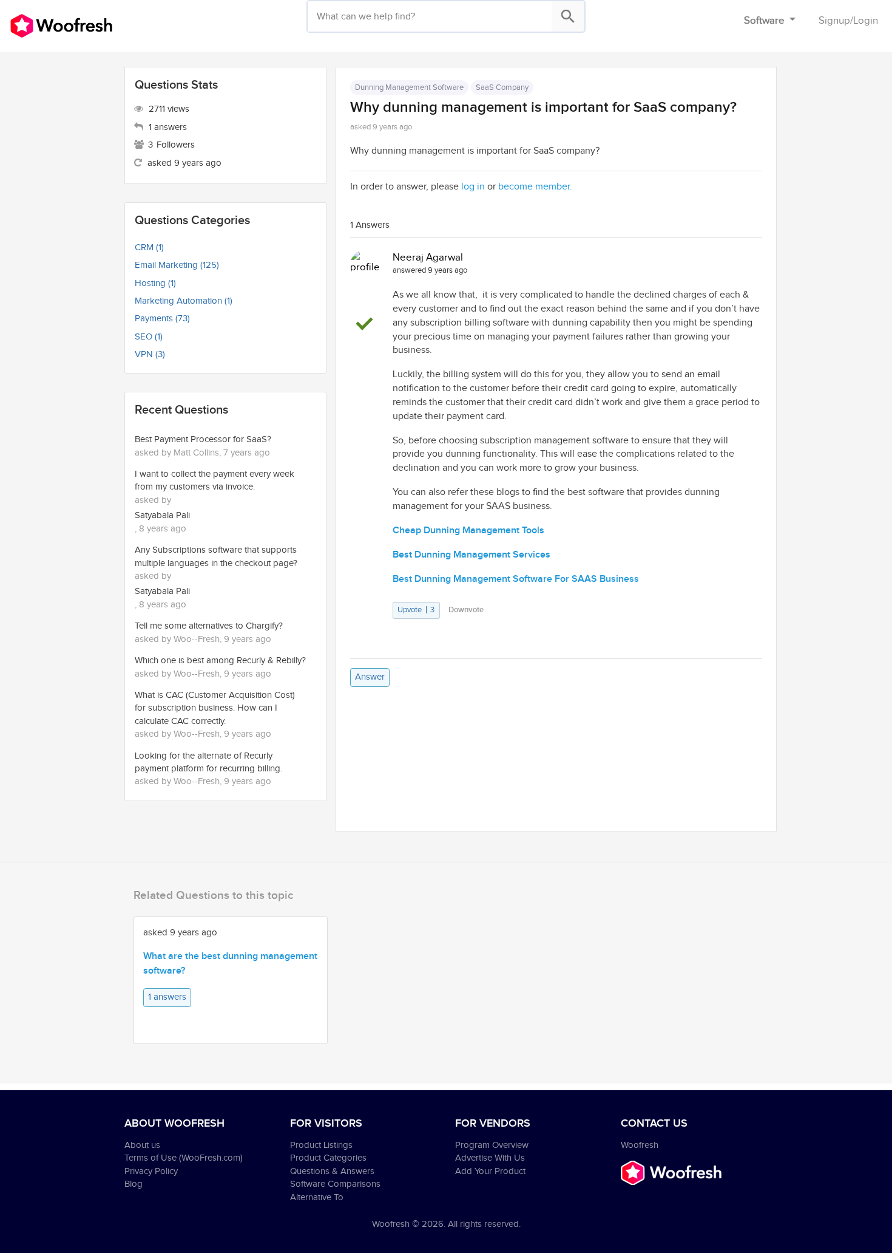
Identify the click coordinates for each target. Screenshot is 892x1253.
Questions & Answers (332, 1171)
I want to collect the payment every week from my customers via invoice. (214, 480)
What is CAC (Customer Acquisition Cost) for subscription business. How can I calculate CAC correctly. (215, 708)
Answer (370, 677)
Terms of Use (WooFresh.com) (183, 1158)
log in (473, 187)
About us (142, 1145)
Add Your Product (490, 1171)
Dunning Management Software (409, 87)
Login (865, 21)
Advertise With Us (490, 1158)
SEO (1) (149, 337)
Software (765, 21)
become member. (535, 187)
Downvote (466, 610)
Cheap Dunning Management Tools (468, 530)
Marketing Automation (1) (183, 301)
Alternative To (316, 1197)
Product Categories (328, 1158)
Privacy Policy (151, 1171)
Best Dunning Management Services (471, 555)
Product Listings (321, 1145)
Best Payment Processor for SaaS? (203, 439)
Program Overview (492, 1145)
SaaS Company (502, 87)
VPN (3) (150, 354)
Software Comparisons (335, 1184)
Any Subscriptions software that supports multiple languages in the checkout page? (216, 556)
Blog (133, 1184)
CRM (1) (149, 247)
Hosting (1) (155, 283)
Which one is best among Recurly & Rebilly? (220, 660)
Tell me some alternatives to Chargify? (209, 626)
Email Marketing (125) (177, 265)
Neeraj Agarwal (428, 257)
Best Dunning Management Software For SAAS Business (516, 579)
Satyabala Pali (162, 515)
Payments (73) (162, 318)
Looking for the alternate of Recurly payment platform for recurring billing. (208, 762)
